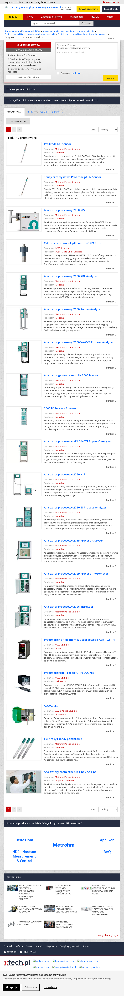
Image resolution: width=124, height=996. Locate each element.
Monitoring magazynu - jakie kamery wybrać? (64, 924)
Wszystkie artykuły (107, 935)
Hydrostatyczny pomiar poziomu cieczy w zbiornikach (66, 909)
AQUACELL (51, 706)
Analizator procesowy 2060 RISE (65, 210)
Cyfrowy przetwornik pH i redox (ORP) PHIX (72, 243)
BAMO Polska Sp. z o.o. (66, 710)
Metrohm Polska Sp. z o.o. (67, 149)
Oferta (19, 946)
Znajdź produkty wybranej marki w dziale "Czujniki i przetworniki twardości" (54, 100)
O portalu (8, 946)
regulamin (76, 73)
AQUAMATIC (61, 714)
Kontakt (39, 946)
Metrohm (60, 152)
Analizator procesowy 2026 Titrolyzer (68, 606)
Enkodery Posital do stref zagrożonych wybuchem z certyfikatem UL (103, 910)
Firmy (30, 16)
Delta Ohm (67, 251)
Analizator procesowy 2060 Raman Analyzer (73, 309)
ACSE (58, 251)
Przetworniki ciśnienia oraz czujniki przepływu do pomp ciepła (103, 889)
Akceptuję (71, 73)
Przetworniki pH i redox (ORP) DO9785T (70, 673)
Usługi (45, 111)
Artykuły (95, 16)
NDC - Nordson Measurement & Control (24, 856)
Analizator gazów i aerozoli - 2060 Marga (71, 375)
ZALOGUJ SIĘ (111, 8)
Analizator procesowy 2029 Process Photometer (76, 573)
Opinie (29, 946)
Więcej (111, 16)
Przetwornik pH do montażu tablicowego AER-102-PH (79, 639)
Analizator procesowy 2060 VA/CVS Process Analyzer (79, 342)
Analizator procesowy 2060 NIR (64, 474)
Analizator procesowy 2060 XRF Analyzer (71, 276)
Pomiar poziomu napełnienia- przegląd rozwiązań (30, 909)
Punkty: (111, 169)
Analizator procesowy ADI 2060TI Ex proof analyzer (78, 441)
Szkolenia (59, 111)
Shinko (59, 648)
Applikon (60, 780)
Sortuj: (94, 129)
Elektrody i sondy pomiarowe (63, 739)
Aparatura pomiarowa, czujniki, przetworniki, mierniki (68, 31)
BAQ (107, 851)
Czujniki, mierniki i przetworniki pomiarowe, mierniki (30, 34)
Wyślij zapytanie (90, 8)
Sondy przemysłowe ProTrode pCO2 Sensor (72, 177)
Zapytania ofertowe (51, 16)
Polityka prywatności (70, 946)
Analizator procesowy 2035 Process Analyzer (73, 540)
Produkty (13, 16)
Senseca (78, 251)
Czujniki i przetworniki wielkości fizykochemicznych (82, 34)
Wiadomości (76, 16)
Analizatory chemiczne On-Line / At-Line (70, 772)
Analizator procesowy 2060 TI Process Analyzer (75, 507)
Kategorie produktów (22, 89)
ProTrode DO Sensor (57, 144)
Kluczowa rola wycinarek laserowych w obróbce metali (64, 889)
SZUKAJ (87, 23)
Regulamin (51, 946)
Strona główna (12, 31)
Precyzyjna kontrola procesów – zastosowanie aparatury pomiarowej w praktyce (30, 892)
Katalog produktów (30, 31)
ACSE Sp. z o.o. (62, 248)
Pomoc (86, 946)
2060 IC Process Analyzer (60, 408)
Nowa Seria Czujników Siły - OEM (30, 923)
